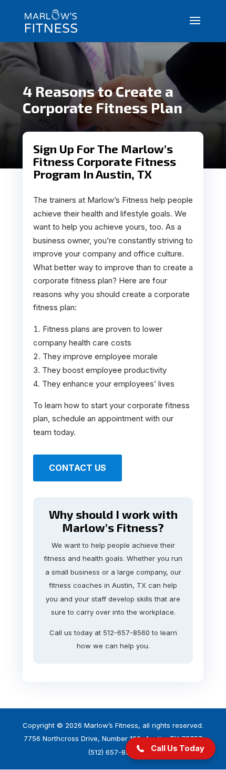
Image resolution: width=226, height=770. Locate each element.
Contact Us (77, 467)
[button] (170, 748)
